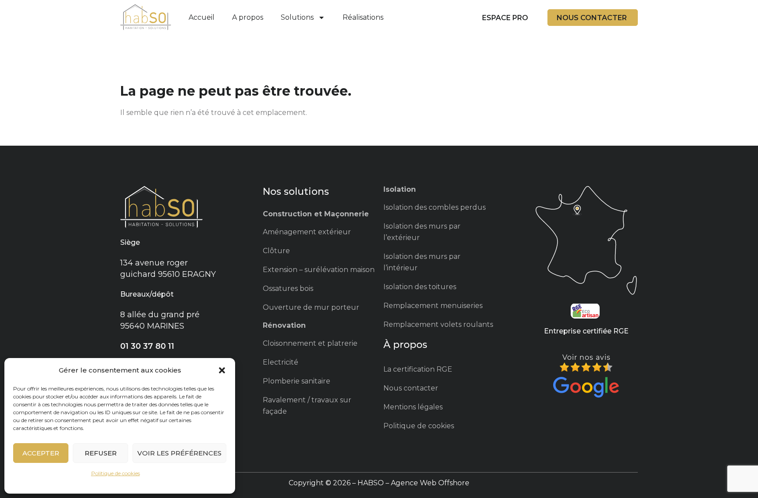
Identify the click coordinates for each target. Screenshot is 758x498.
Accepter (40, 453)
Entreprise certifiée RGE (586, 331)
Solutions (297, 17)
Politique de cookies (115, 473)
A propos (247, 17)
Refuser (101, 453)
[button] (222, 370)
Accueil (202, 17)
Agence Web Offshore (430, 483)
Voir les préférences (179, 453)
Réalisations (363, 17)
